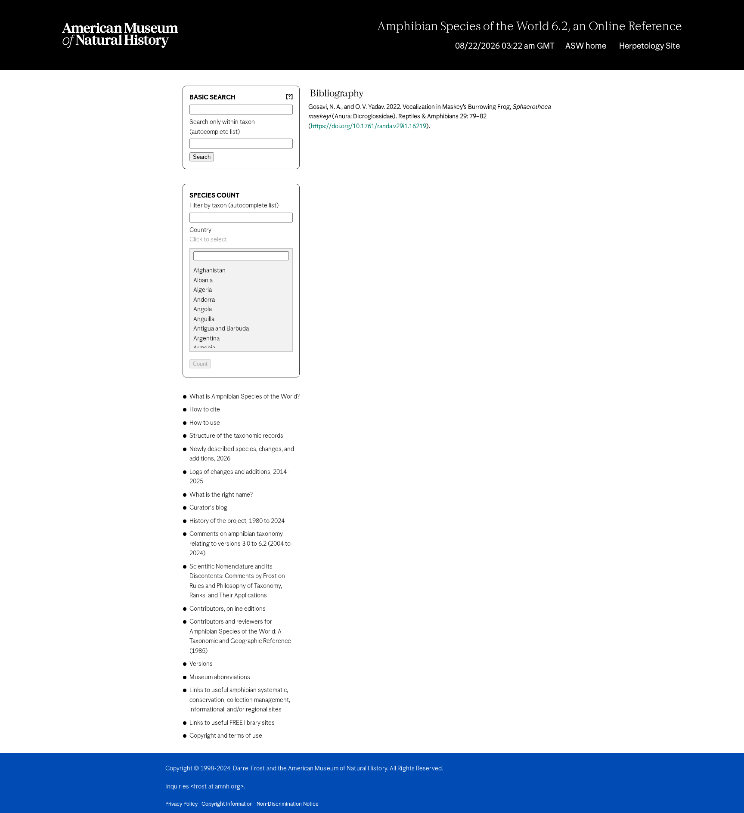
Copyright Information (227, 804)
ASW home (585, 46)
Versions (201, 664)
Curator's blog (208, 508)
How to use (204, 423)
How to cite (204, 410)
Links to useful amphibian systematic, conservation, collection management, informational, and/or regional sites (239, 700)
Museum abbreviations (219, 677)
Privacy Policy (181, 804)
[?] (289, 97)
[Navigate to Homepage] (120, 35)
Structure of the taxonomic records (236, 436)
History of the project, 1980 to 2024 (237, 521)
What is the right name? (221, 495)
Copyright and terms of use (225, 736)
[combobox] (241, 240)
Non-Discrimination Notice (288, 804)
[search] (241, 280)
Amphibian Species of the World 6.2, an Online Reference (529, 27)
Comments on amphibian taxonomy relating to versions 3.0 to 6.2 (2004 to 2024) (240, 543)
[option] (244, 271)
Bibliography (337, 94)
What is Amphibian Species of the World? (244, 397)
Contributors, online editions (227, 609)
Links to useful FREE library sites (232, 723)
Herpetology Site (649, 46)
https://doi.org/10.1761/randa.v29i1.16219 (368, 127)
